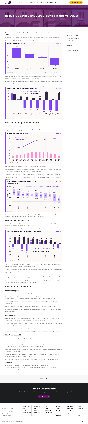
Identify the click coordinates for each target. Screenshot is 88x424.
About (36, 2)
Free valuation (59, 410)
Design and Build (81, 408)
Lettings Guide (70, 408)
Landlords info (70, 406)
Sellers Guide (48, 410)
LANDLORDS (50, 2)
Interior (79, 413)
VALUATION (65, 2)
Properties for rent (26, 407)
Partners (57, 2)
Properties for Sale (37, 407)
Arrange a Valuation (44, 396)
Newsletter (58, 415)
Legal (78, 415)
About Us (58, 406)
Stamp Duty (37, 412)
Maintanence (80, 410)
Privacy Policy (59, 413)
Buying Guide (37, 410)
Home (19, 2)
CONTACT (42, 2)
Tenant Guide (26, 410)
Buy (27, 2)
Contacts (58, 408)
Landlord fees (70, 410)
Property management (70, 413)
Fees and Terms (27, 412)
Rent (22, 2)
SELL (31, 2)
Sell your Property (47, 407)
